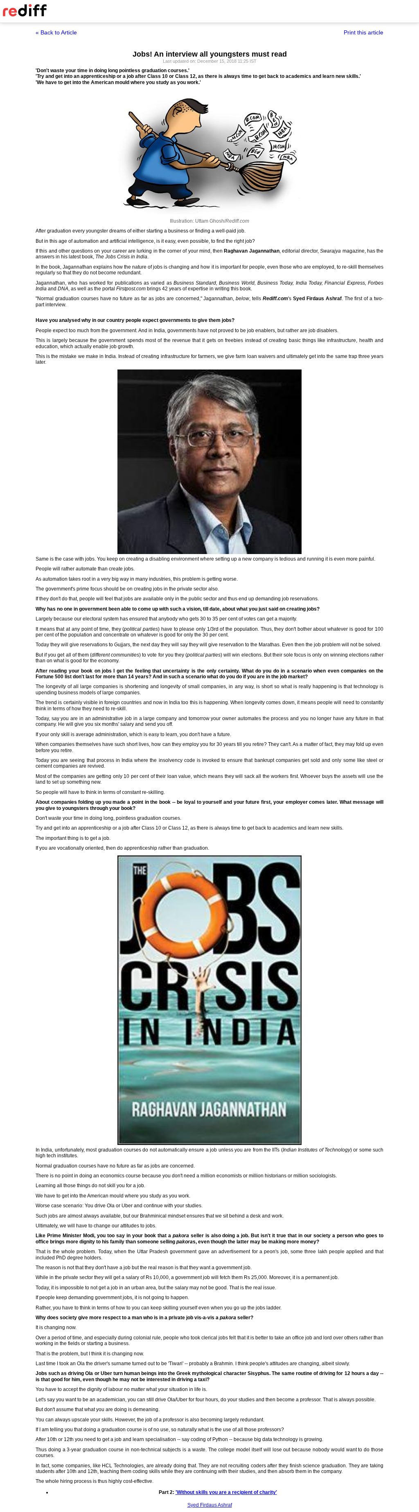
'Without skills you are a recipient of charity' (226, 1492)
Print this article (363, 32)
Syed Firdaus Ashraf (209, 1505)
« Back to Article (56, 32)
